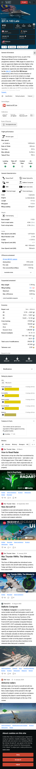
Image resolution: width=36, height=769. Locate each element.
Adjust (18, 764)
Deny (18, 755)
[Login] (34, 2)
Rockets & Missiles (29, 668)
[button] (34, 53)
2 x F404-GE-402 (30, 198)
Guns (20, 668)
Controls (14, 668)
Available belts (8, 272)
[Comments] (8, 597)
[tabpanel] (23, 25)
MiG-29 (8, 71)
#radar (3, 494)
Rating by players (20, 96)
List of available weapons (10, 298)
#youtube (9, 494)
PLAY (24, 2)
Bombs (3, 670)
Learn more (6, 749)
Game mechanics (11, 492)
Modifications (7, 369)
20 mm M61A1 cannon (10, 259)
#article (31, 670)
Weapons (24, 670)
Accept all (18, 760)
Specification (8, 96)
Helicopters (27, 492)
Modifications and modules (19, 725)
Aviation (20, 492)
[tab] (34, 24)
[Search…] (30, 2)
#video (3, 492)
